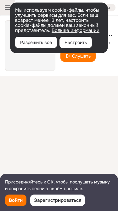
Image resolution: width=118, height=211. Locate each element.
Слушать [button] (81, 56)
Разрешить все (36, 42)
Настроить (76, 42)
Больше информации (75, 30)
